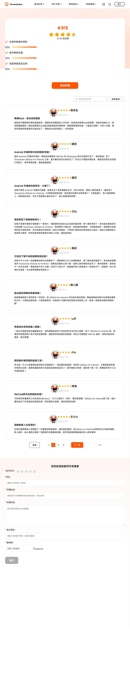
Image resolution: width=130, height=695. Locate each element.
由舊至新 (116, 99)
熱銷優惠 (90, 4)
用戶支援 (56, 4)
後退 (34, 445)
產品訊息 (38, 4)
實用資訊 (73, 4)
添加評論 (65, 85)
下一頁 (77, 445)
